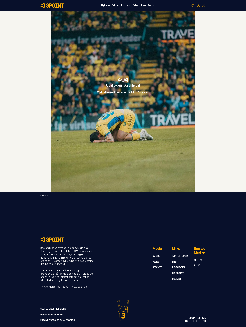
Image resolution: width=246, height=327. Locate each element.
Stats (150, 5)
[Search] (193, 5)
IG (200, 260)
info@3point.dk (79, 287)
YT (199, 265)
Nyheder (106, 5)
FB (195, 260)
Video (115, 5)
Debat (135, 5)
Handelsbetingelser (51, 315)
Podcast (126, 5)
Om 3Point (178, 273)
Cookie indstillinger (53, 309)
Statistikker (180, 256)
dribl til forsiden (138, 92)
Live (143, 5)
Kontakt (176, 279)
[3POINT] (123, 239)
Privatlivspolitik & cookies (57, 320)
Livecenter (178, 267)
